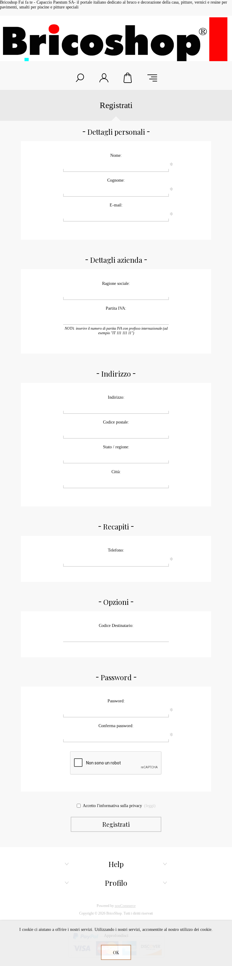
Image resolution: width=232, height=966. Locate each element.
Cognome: (116, 180)
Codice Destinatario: (116, 625)
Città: (116, 472)
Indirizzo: (116, 397)
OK (116, 952)
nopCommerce (125, 906)
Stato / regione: (116, 447)
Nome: (116, 155)
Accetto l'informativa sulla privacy (112, 805)
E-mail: (116, 205)
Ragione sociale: (116, 283)
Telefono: (116, 550)
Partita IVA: (116, 308)
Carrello (128, 78)
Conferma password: (116, 726)
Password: (116, 701)
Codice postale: (116, 422)
